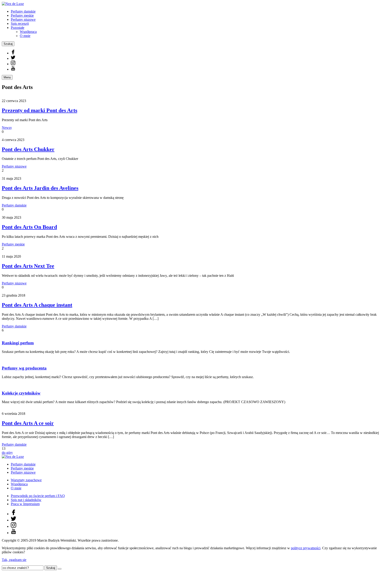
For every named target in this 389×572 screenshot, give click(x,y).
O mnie (25, 36)
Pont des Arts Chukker (28, 149)
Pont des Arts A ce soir (28, 423)
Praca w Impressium (25, 504)
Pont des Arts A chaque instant (37, 305)
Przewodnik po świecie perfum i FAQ (38, 496)
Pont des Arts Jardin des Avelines (40, 188)
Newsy (7, 127)
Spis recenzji (20, 23)
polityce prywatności (305, 548)
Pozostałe (17, 28)
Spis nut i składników (26, 500)
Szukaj (8, 43)
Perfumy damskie (23, 11)
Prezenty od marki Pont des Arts (39, 110)
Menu (7, 77)
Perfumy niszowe (23, 19)
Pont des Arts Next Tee (28, 266)
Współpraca (28, 32)
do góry (7, 452)
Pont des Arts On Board (29, 227)
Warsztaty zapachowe (26, 480)
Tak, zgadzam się (14, 560)
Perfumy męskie (22, 15)
